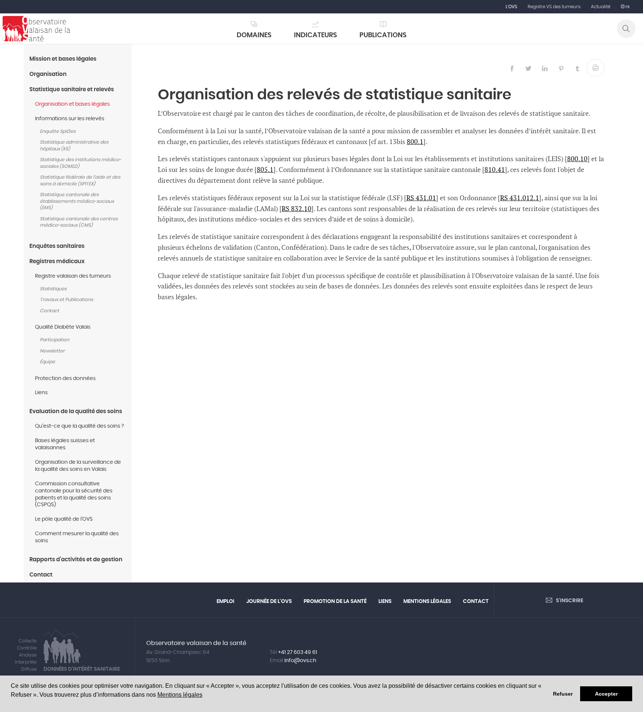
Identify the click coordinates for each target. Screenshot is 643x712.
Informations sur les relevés (69, 118)
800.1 (415, 142)
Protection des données (65, 378)
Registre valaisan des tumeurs (73, 276)
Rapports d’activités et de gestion (75, 559)
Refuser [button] (563, 694)
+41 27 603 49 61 (297, 652)
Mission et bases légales (62, 59)
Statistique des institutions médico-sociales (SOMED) (80, 163)
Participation (54, 340)
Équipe (47, 362)
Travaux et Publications (66, 299)
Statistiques (53, 289)
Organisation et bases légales (72, 104)
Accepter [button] (606, 694)
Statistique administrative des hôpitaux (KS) (74, 145)
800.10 (577, 159)
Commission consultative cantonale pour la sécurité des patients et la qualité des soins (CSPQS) (73, 494)
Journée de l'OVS (269, 601)
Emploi (225, 601)
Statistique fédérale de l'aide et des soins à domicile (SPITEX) (80, 180)
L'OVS (511, 6)
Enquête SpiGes (58, 131)
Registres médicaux (57, 261)
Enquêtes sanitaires (56, 246)
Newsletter (52, 351)
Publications (383, 35)
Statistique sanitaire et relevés (71, 89)
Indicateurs (315, 35)
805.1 (265, 170)
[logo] (36, 28)
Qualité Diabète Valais (63, 327)
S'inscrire (569, 600)
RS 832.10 (296, 209)
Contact (49, 311)
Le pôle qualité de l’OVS (64, 519)
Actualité (600, 6)
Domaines (254, 35)
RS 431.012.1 (519, 198)
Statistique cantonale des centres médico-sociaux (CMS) (79, 222)
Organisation (48, 74)
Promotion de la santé (335, 601)
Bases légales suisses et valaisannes (65, 444)
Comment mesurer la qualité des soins (77, 537)
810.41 (494, 170)
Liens (41, 392)
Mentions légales (179, 695)
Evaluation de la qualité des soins (75, 411)
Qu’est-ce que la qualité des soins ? (79, 426)
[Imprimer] (595, 68)
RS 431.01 (421, 198)
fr (627, 7)
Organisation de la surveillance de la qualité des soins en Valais (78, 466)
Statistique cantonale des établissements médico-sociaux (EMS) (77, 201)
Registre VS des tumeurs (554, 6)
